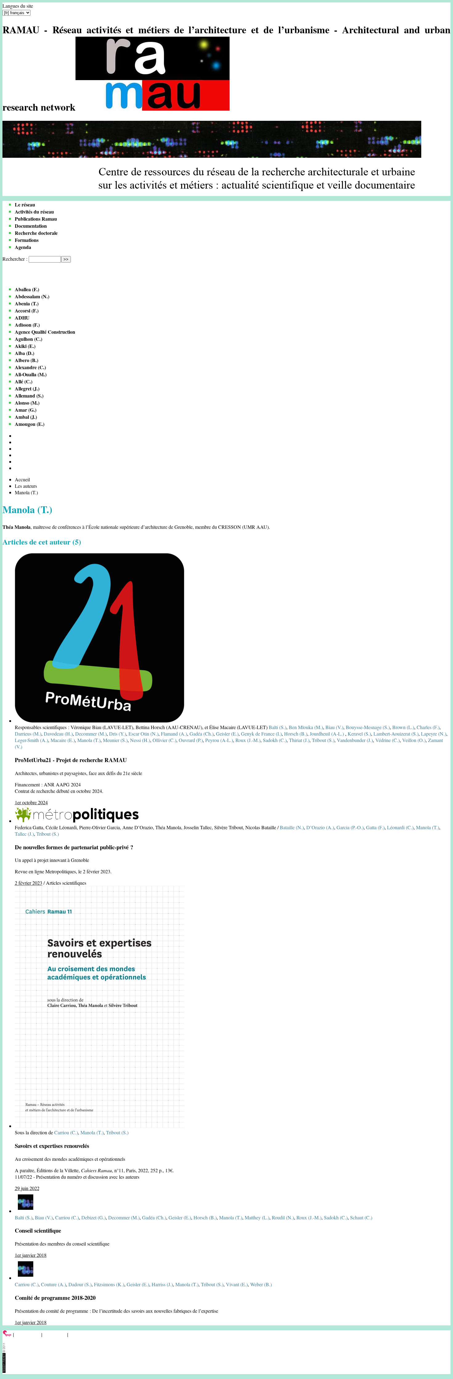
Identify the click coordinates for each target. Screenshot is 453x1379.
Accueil (22, 479)
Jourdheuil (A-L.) (327, 733)
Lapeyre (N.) (433, 733)
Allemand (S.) (29, 395)
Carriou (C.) (66, 1132)
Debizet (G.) (93, 1217)
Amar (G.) (25, 409)
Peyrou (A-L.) (219, 740)
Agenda (23, 247)
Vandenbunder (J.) (355, 740)
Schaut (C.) (361, 1217)
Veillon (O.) (414, 740)
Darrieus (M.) (28, 733)
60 (17, 455)
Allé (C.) (23, 381)
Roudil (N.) (283, 1217)
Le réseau (25, 204)
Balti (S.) (277, 727)
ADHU (22, 317)
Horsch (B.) (295, 733)
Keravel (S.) (359, 733)
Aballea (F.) (27, 289)
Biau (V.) (334, 727)
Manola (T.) (88, 740)
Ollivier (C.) (164, 740)
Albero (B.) (26, 360)
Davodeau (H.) (58, 733)
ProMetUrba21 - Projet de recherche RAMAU (71, 760)
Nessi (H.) (140, 740)
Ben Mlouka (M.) (306, 727)
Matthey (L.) (257, 1217)
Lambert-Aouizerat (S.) (395, 733)
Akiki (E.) (25, 345)
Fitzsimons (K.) (109, 1284)
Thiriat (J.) (299, 740)
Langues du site (17, 5)
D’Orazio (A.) (320, 827)
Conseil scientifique (38, 1230)
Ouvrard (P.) (191, 740)
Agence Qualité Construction (45, 331)
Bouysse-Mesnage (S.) (368, 727)
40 (17, 448)
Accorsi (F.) (27, 310)
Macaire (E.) (63, 740)
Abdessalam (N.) (32, 296)
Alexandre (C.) (30, 367)
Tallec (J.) (24, 833)
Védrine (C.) (387, 740)
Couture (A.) (53, 1284)
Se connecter (27, 1334)
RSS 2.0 (78, 1334)
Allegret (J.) (27, 388)
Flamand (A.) (174, 733)
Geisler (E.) (227, 733)
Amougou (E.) (29, 423)
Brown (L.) (403, 727)
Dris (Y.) (117, 733)
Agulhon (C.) (28, 338)
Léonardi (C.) (400, 827)
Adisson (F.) (27, 324)
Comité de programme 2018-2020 (55, 1297)
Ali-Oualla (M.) (31, 374)
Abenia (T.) (27, 303)
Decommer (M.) (91, 733)
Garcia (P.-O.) (350, 827)
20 (17, 442)
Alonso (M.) (27, 402)
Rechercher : (14, 258)
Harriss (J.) (162, 1284)
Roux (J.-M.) (247, 740)
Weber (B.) (261, 1284)
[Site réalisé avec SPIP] (7, 1334)
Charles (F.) (428, 727)
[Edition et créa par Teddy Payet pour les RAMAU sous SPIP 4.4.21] (4, 1371)
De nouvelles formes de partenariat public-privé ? (74, 847)
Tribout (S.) (323, 740)
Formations (27, 239)
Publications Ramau (36, 218)
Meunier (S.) (115, 740)
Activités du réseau (34, 211)
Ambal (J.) (26, 416)
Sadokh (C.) (275, 740)
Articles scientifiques (66, 882)
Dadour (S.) (80, 1284)
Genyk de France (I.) (261, 733)
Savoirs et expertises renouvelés (52, 1145)
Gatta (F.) (375, 827)
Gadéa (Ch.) (202, 733)
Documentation (31, 225)
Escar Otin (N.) (143, 733)
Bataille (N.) (292, 827)
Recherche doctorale (36, 232)
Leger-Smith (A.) (31, 740)
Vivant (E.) (237, 1284)
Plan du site (54, 1334)
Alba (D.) (24, 353)
